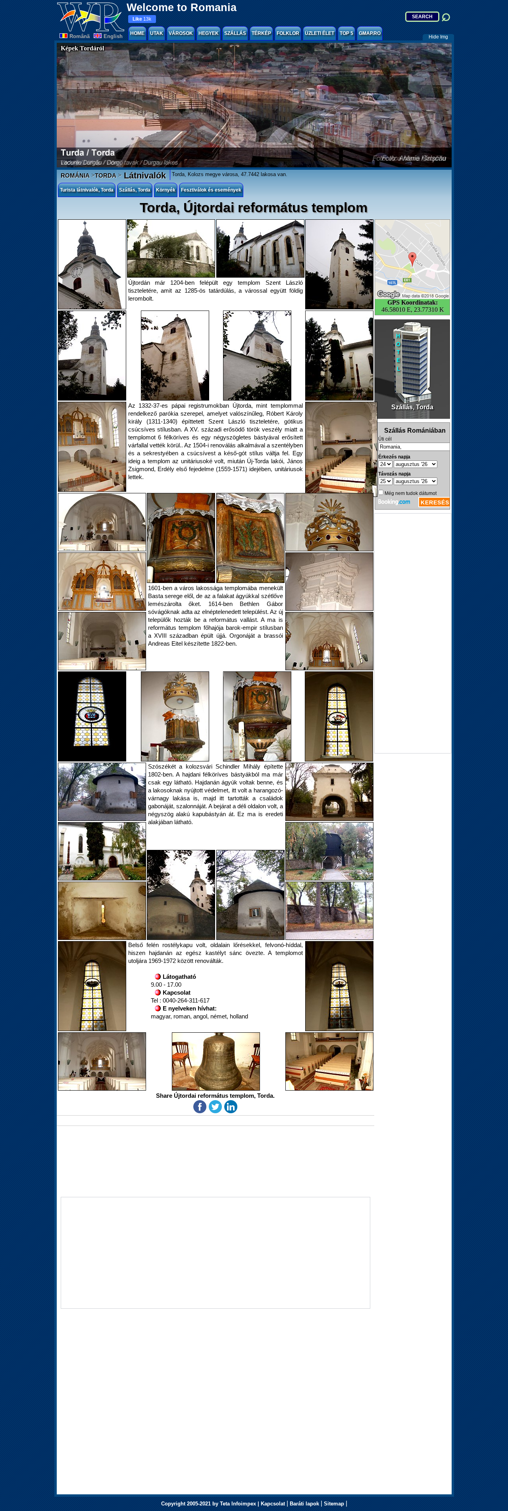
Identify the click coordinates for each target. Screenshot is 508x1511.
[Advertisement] (412, 633)
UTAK (156, 33)
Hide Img (438, 37)
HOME (137, 33)
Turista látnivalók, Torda (87, 190)
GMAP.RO (370, 33)
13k (142, 19)
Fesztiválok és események (211, 190)
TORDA (105, 175)
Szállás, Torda (134, 190)
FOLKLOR (288, 33)
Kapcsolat (273, 1504)
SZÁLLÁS (235, 33)
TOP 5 (346, 33)
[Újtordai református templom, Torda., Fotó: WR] (92, 264)
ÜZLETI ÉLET (319, 33)
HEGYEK (208, 33)
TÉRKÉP (261, 33)
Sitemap (334, 1504)
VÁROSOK (181, 33)
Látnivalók (143, 175)
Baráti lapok (304, 1504)
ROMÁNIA (75, 175)
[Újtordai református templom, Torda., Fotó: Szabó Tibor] (171, 248)
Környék (165, 190)
